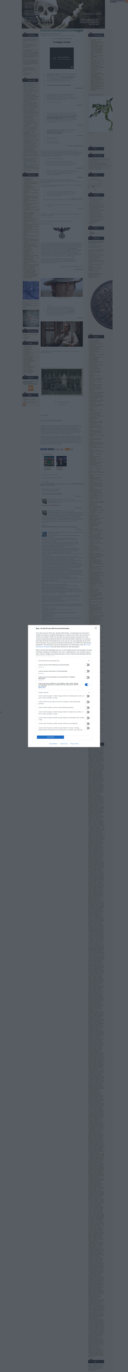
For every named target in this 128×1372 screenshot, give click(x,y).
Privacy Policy (75, 743)
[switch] (87, 665)
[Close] (96, 628)
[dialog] (64, 686)
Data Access (64, 743)
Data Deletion (53, 743)
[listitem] (64, 661)
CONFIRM (50, 737)
